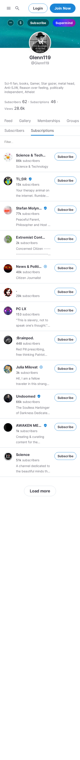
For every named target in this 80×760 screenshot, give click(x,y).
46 (53, 101)
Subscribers (12, 102)
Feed (8, 120)
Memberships (49, 120)
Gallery (25, 120)
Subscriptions (39, 102)
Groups (73, 120)
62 (24, 101)
